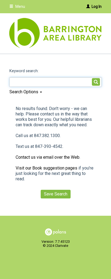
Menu (20, 6)
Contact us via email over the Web (47, 157)
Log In (97, 6)
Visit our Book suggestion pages (46, 168)
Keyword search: (24, 71)
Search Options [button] (24, 91)
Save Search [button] (55, 194)
